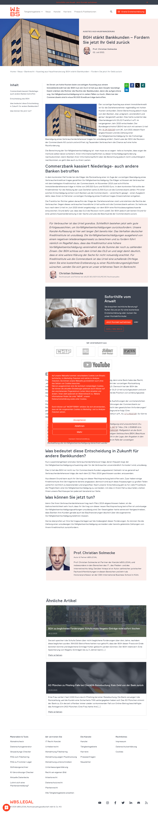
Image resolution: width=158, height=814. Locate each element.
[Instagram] (107, 802)
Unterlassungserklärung (56, 767)
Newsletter (85, 762)
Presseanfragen (88, 757)
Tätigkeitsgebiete (32, 11)
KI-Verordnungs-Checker (22, 772)
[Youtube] (96, 364)
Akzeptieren (79, 420)
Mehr (79, 432)
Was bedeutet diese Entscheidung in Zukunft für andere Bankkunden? (24, 104)
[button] (126, 85)
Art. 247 (111, 427)
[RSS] (146, 802)
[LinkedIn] (130, 802)
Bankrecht (29, 71)
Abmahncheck (17, 741)
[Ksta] (107, 351)
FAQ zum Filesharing (19, 757)
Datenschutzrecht (54, 782)
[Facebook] (115, 802)
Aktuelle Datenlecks (19, 777)
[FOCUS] (129, 351)
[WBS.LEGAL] (15, 12)
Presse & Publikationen (85, 11)
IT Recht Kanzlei (53, 741)
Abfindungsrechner (19, 767)
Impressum (121, 741)
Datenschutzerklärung (126, 746)
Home (13, 71)
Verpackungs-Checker (20, 751)
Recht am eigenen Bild (55, 772)
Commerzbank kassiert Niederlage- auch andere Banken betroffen (24, 92)
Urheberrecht (52, 746)
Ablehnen (80, 426)
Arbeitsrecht (51, 777)
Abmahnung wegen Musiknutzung (61, 757)
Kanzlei (57, 11)
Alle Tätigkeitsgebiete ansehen (59, 793)
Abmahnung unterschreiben (58, 762)
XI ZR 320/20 (108, 129)
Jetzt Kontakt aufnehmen (118, 322)
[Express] (85, 351)
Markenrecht (51, 787)
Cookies (119, 751)
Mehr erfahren (55, 655)
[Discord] (138, 802)
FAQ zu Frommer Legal (20, 762)
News (48, 11)
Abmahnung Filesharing (56, 751)
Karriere (67, 11)
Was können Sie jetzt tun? (20, 111)
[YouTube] (99, 802)
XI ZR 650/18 (111, 430)
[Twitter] (123, 802)
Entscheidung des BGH (19, 99)
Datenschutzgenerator (21, 746)
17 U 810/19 (130, 413)
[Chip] (63, 351)
